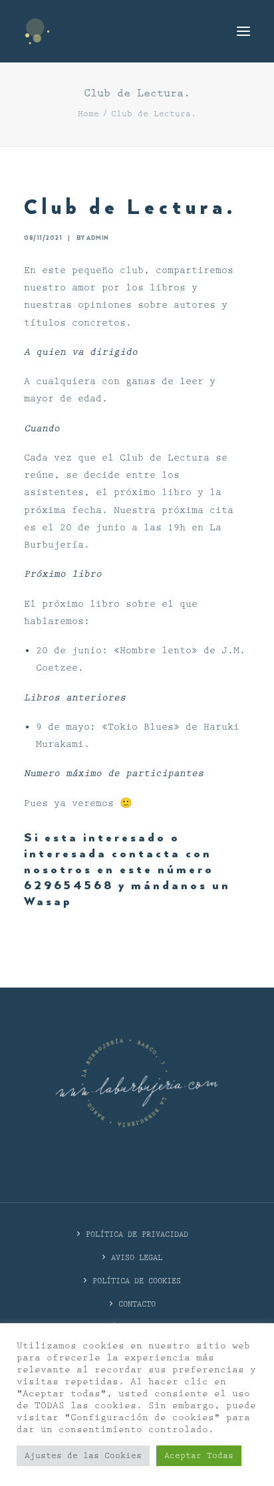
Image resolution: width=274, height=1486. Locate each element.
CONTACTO (137, 1304)
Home (88, 114)
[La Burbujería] (37, 31)
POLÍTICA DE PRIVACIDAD (137, 1234)
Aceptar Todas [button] (198, 1456)
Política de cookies (136, 1281)
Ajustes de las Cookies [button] (83, 1456)
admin (97, 238)
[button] (243, 31)
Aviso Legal (136, 1257)
